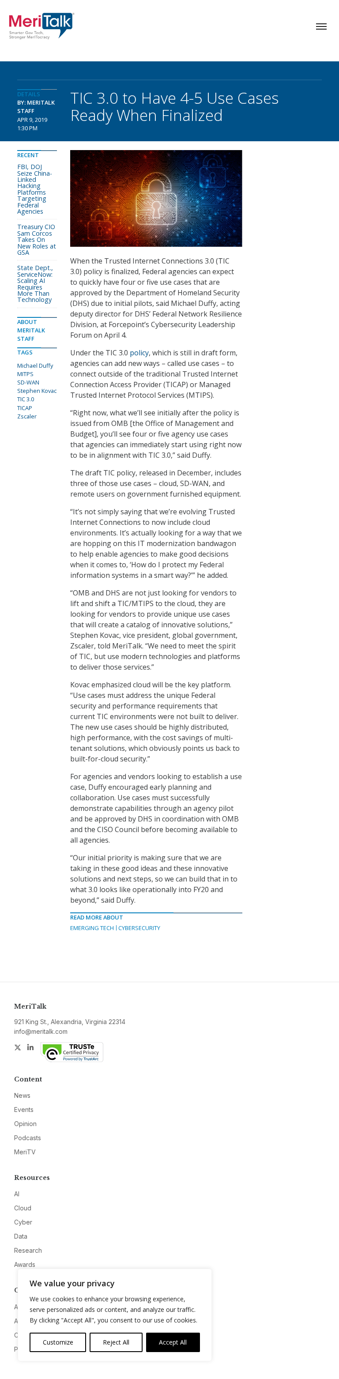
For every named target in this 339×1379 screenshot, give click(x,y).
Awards (24, 1264)
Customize (58, 1342)
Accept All (173, 1342)
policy (139, 353)
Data (20, 1236)
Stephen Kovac (36, 391)
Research (28, 1250)
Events (24, 1109)
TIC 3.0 (25, 399)
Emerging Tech (92, 928)
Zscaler (27, 416)
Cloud (22, 1208)
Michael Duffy (35, 365)
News (22, 1095)
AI (16, 1194)
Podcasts (27, 1138)
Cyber (23, 1222)
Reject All (116, 1342)
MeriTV (25, 1152)
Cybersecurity (139, 928)
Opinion (25, 1123)
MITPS (25, 374)
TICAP (24, 408)
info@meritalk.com (41, 1031)
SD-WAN (28, 382)
